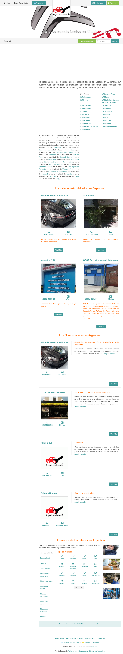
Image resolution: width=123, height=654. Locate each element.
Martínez (70, 174)
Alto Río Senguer (56, 164)
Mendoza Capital (45, 167)
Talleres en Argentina (71, 643)
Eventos (43, 617)
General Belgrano (67, 157)
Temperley (45, 174)
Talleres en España (91, 643)
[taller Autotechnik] (101, 214)
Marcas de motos (44, 587)
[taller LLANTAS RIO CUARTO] (54, 407)
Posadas (52, 155)
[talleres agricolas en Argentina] (84, 581)
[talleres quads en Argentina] (95, 564)
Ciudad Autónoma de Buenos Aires (58, 162)
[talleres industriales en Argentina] (73, 556)
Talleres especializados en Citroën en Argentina (86, 651)
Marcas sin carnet (44, 602)
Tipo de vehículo (46, 553)
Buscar (114, 41)
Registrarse (99, 3)
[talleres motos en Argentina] (95, 556)
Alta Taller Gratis (21, 3)
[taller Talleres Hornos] (54, 508)
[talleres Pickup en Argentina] (84, 556)
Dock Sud (52, 159)
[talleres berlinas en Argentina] (84, 573)
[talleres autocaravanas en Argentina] (95, 573)
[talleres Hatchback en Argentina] (84, 564)
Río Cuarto (72, 150)
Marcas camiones (44, 595)
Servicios (43, 563)
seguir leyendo (110, 354)
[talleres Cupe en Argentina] (73, 581)
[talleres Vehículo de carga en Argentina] (62, 556)
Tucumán (52, 176)
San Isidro (75, 159)
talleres (94, 647)
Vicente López (68, 169)
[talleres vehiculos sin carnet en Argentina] (73, 573)
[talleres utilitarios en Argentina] (62, 573)
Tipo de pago (45, 568)
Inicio (8, 3)
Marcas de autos (46, 581)
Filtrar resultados (87, 41)
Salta (77, 176)
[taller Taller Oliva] (54, 458)
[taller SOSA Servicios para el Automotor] (101, 278)
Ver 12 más (78, 587)
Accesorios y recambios (45, 575)
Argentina (40, 3)
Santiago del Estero (64, 152)
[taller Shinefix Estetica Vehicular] (58, 214)
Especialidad (45, 558)
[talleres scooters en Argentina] (62, 581)
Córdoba (57, 147)
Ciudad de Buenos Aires (57, 171)
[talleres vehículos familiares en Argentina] (62, 564)
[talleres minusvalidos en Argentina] (73, 564)
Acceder (113, 3)
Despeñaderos (44, 150)
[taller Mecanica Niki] (58, 278)
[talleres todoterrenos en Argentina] (95, 581)
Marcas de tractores (44, 610)
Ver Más (58, 250)
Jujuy (57, 179)
